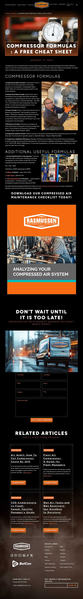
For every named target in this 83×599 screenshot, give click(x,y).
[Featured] (21, 563)
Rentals (31, 4)
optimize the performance (50, 186)
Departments (10, 4)
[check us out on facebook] (12, 555)
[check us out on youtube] (20, 555)
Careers (62, 4)
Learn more (18, 483)
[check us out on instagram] (15, 555)
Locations (52, 4)
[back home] (22, 546)
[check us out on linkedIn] (24, 555)
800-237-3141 (70, 5)
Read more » (27, 472)
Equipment (22, 4)
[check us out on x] (31, 555)
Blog (14, 13)
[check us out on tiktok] (28, 555)
